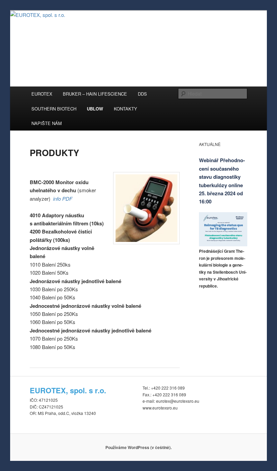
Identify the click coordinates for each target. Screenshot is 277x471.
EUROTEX (41, 94)
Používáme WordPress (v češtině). (138, 447)
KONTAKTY (125, 108)
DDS (142, 94)
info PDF (62, 198)
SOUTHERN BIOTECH (53, 108)
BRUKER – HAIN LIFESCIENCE (95, 94)
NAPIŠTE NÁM (46, 123)
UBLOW (95, 108)
